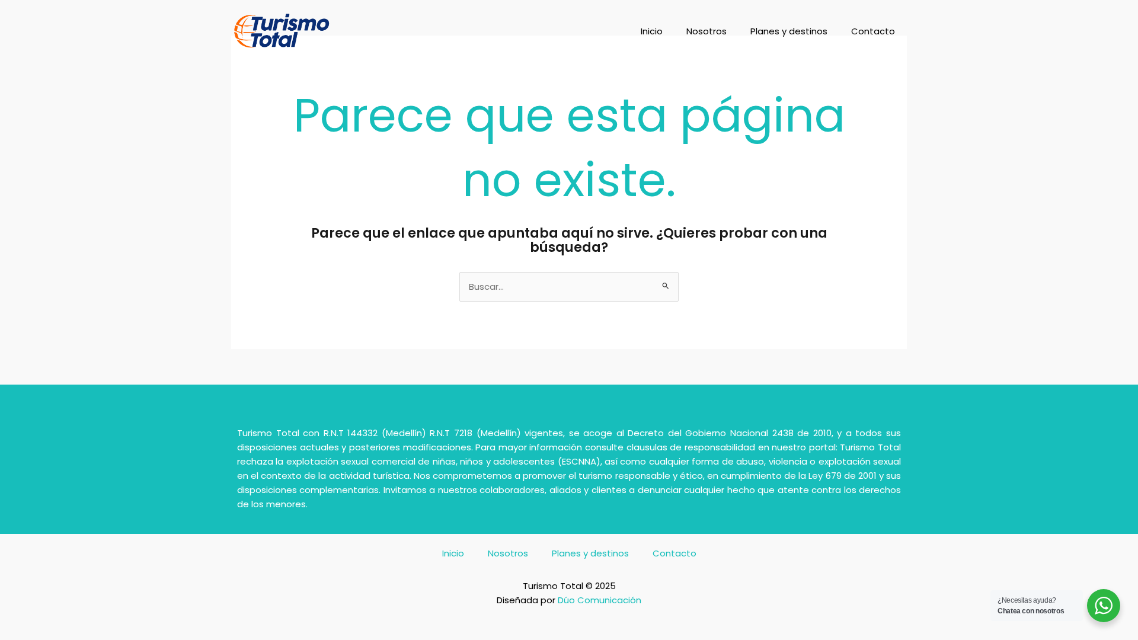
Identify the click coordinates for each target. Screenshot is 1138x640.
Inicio (652, 31)
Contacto (873, 31)
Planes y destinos (788, 31)
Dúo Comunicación (599, 600)
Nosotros (706, 31)
